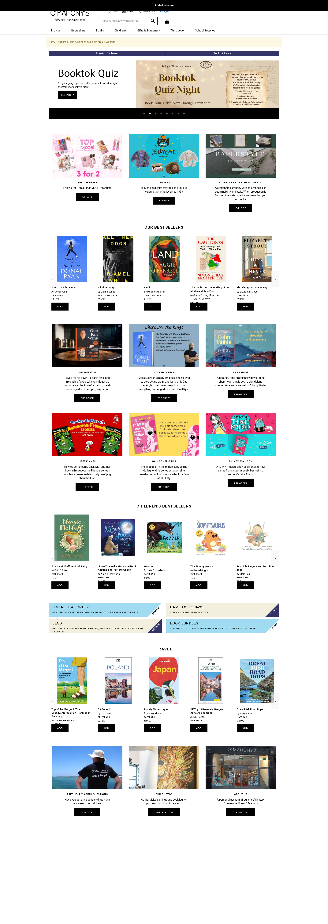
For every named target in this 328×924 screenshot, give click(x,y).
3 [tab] (155, 114)
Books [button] (100, 30)
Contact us (149, 11)
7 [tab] (178, 114)
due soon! (164, 487)
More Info (87, 812)
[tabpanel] (164, 89)
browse (164, 200)
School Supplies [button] (205, 30)
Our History (240, 812)
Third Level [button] (177, 30)
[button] (167, 21)
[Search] (152, 21)
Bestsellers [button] (78, 30)
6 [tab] (172, 114)
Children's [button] (120, 30)
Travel (164, 649)
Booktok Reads (223, 53)
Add (60, 306)
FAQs (114, 11)
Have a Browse (164, 812)
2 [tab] (150, 114)
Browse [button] (56, 30)
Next (275, 273)
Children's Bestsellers (164, 506)
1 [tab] (144, 114)
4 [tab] (161, 114)
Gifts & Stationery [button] (148, 30)
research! (67, 95)
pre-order (87, 398)
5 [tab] (167, 114)
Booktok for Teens (107, 53)
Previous (53, 273)
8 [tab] (184, 114)
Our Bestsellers (164, 227)
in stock (87, 487)
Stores (130, 11)
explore (87, 196)
